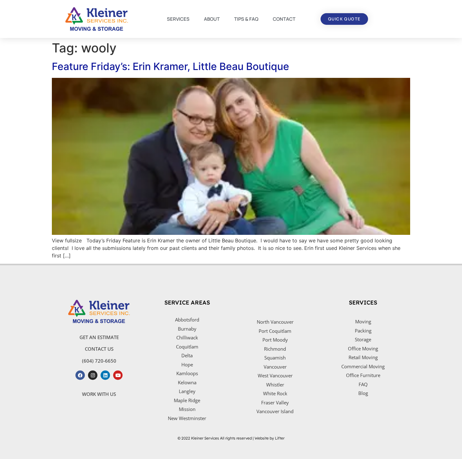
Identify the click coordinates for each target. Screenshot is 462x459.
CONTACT (284, 19)
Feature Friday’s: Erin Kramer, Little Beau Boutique (170, 66)
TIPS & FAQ (246, 19)
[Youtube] (118, 375)
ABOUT (212, 19)
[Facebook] (80, 375)
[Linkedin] (105, 375)
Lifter (279, 438)
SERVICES (178, 19)
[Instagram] (92, 375)
